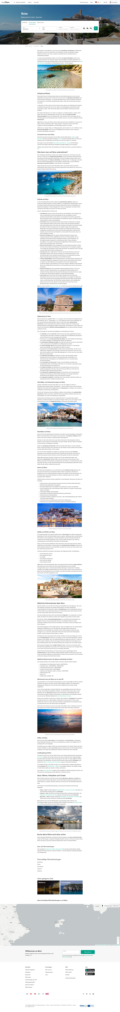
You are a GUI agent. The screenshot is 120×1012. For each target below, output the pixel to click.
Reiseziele (36, 46)
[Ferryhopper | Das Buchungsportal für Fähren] (6, 2)
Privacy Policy (88, 955)
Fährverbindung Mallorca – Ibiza (61, 143)
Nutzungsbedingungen (40, 1005)
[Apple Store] (90, 973)
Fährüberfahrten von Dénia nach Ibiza (66, 790)
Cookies (47, 1005)
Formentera (40, 757)
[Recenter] (118, 938)
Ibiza (42, 46)
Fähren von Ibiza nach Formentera (52, 762)
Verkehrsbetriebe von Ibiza (64, 696)
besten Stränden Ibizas (56, 286)
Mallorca (39, 871)
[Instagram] (86, 993)
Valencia (74, 137)
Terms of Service (65, 956)
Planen (29, 2)
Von (24, 27)
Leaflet (96, 945)
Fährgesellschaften (30, 982)
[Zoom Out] (118, 943)
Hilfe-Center (68, 972)
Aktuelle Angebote (20, 2)
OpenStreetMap (117, 945)
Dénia (59, 138)
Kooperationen (49, 972)
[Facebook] (83, 993)
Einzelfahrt (24, 22)
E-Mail (64, 951)
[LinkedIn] (93, 993)
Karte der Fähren (47, 770)
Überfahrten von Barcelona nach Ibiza (70, 796)
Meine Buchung (84, 2)
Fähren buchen (28, 46)
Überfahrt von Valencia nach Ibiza (49, 795)
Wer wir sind (48, 969)
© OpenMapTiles (107, 945)
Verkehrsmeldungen (70, 978)
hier (38, 148)
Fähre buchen (28, 987)
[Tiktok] (90, 993)
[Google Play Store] (90, 970)
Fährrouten (28, 977)
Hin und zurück (32, 22)
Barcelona (40, 138)
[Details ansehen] (31, 955)
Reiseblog (27, 972)
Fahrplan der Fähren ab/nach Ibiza (54, 849)
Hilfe (91, 2)
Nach (43, 27)
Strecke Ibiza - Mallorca (54, 766)
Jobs (46, 974)
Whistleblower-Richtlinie (66, 1005)
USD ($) (105, 2)
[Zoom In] (118, 940)
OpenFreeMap (101, 945)
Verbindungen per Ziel (31, 979)
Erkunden (36, 2)
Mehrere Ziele (40, 22)
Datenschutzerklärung (55, 1005)
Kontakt (67, 974)
